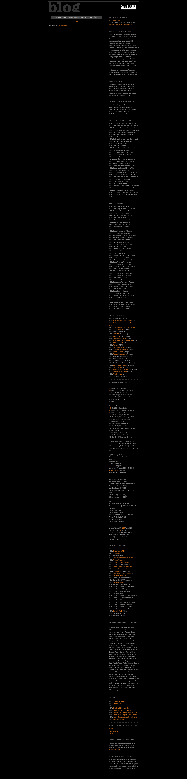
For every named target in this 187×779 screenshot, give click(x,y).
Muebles (111, 729)
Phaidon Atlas (117, 374)
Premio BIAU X (118, 571)
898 (110, 408)
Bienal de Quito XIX (119, 575)
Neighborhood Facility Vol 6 (122, 320)
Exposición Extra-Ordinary (122, 573)
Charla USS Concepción (121, 562)
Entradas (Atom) (63, 25)
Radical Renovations (120, 354)
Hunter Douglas (118, 706)
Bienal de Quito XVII (119, 582)
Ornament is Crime (119, 338)
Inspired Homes (118, 352)
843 (110, 410)
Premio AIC (116, 553)
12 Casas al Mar (118, 343)
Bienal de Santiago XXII (120, 549)
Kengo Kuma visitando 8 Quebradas (125, 717)
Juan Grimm (117, 336)
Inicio (76, 21)
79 (121, 530)
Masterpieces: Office (120, 371)
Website (111, 25)
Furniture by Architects (120, 349)
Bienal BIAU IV (118, 611)
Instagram (118, 25)
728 (110, 415)
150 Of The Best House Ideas (123, 340)
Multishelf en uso (118, 719)
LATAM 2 (116, 334)
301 (110, 390)
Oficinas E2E (117, 703)
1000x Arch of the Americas (122, 369)
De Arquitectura (114, 470)
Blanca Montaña (118, 347)
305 (110, 388)
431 (115, 455)
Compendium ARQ (119, 329)
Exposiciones (113, 733)
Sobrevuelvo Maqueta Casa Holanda (125, 715)
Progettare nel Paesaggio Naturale (124, 327)
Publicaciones (113, 731)
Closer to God (117, 367)
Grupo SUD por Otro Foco (122, 710)
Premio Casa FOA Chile (121, 569)
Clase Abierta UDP (119, 551)
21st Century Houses (120, 365)
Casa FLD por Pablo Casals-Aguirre (125, 712)
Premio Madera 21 (119, 560)
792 (110, 412)
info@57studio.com (115, 20)
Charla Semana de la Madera (122, 567)
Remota (115, 345)
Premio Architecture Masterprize (123, 558)
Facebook (126, 25)
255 (123, 528)
